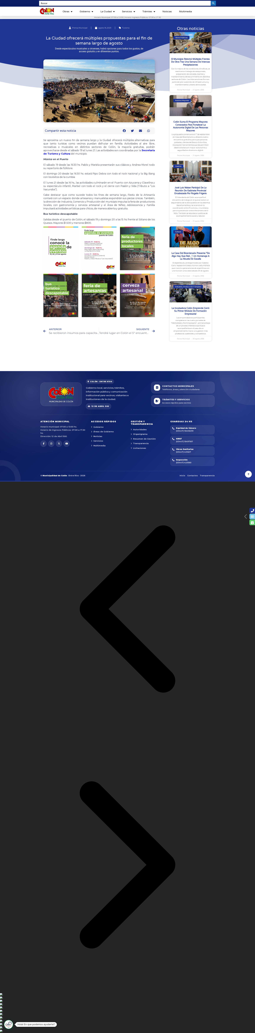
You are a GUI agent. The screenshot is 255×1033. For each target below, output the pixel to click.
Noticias (167, 11)
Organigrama (140, 434)
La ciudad (106, 11)
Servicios (127, 11)
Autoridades (140, 429)
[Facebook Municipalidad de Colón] (43, 444)
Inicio (182, 475)
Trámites (147, 11)
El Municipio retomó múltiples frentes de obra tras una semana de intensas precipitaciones (190, 62)
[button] (124, 130)
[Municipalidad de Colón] (61, 394)
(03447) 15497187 (184, 441)
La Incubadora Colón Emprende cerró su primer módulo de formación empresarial (190, 311)
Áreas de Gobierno (103, 431)
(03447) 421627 (183, 452)
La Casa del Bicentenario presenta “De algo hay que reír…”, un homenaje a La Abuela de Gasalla (190, 256)
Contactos (192, 475)
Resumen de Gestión (144, 439)
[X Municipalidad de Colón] (59, 444)
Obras (66, 11)
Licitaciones (139, 448)
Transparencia (141, 443)
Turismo (125, 28)
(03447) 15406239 (184, 431)
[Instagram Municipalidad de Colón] (51, 444)
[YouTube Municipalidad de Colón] (66, 444)
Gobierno (85, 11)
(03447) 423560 (183, 462)
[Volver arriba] (248, 474)
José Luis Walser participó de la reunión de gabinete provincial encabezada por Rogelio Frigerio (190, 190)
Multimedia (185, 11)
